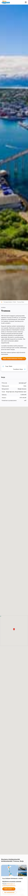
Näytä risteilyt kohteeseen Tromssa (12, 358)
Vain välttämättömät (9, 892)
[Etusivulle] (6, 2)
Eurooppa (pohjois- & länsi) (10, 302)
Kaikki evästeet (8, 888)
